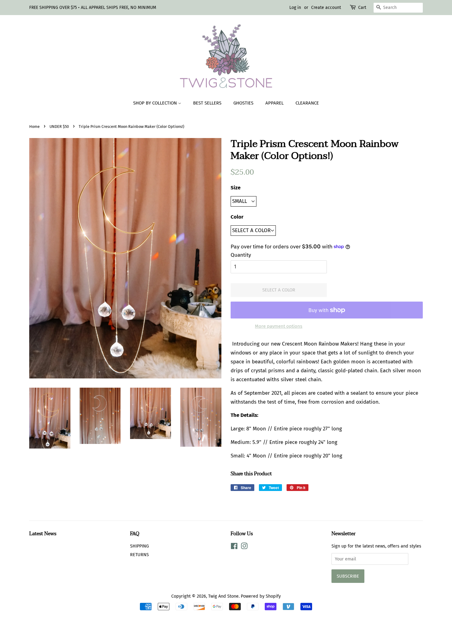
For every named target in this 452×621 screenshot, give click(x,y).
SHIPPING (139, 546)
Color (237, 217)
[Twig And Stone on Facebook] (234, 547)
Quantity (241, 255)
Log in (295, 7)
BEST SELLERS (207, 103)
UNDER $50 (59, 126)
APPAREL (274, 103)
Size (235, 187)
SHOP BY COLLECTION (155, 103)
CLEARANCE (307, 103)
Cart (362, 7)
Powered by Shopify (261, 596)
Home (34, 126)
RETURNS (139, 554)
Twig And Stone (223, 596)
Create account (326, 7)
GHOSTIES (243, 103)
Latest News (42, 533)
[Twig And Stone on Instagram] (244, 547)
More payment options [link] (278, 326)
